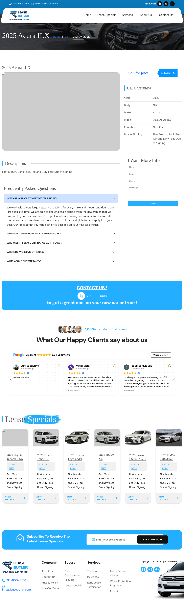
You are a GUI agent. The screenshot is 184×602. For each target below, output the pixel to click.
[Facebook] (159, 3)
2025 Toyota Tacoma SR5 (15, 457)
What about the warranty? (24, 261)
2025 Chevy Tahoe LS (45, 457)
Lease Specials (106, 14)
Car (67, 36)
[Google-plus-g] (172, 3)
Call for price (138, 73)
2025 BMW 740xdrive (167, 457)
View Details (9, 498)
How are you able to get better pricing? (32, 198)
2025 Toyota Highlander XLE (76, 459)
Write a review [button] (160, 355)
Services (127, 14)
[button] (174, 379)
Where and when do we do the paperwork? (34, 233)
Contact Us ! (92, 287)
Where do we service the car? (25, 251)
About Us (146, 14)
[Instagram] (165, 3)
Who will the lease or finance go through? (35, 242)
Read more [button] (50, 391)
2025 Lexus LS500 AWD (137, 457)
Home (87, 14)
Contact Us (166, 14)
